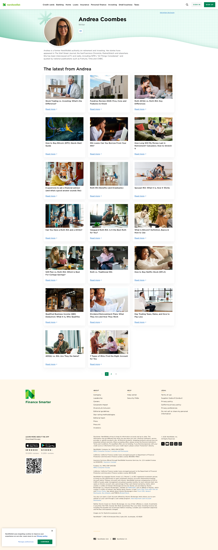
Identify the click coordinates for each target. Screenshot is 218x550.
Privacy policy (167, 401)
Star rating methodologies (104, 415)
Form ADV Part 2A (151, 489)
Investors (97, 428)
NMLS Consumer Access (101, 451)
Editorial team (99, 418)
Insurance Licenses (110, 462)
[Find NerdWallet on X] (163, 444)
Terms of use (166, 395)
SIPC (134, 487)
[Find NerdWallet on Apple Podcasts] (176, 444)
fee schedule (106, 493)
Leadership (98, 398)
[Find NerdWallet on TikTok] (180, 444)
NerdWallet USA (103, 539)
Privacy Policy (101, 491)
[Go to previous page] (102, 374)
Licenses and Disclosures (119, 451)
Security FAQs (133, 398)
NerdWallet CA (122, 539)
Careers (96, 401)
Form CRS (140, 489)
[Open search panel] (187, 4)
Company (97, 395)
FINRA (130, 487)
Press (95, 421)
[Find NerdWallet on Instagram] (171, 444)
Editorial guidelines (101, 411)
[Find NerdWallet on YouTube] (167, 444)
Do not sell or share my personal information (174, 412)
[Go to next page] (116, 374)
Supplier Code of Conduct (171, 398)
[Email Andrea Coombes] (81, 31)
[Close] (52, 530)
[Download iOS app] (32, 445)
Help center (132, 395)
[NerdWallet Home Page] (11, 4)
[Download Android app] (48, 445)
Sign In (196, 4)
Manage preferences (25, 542)
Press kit (96, 424)
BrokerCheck (124, 493)
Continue (45, 542)
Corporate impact (100, 405)
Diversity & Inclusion (101, 408)
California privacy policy (171, 405)
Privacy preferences (169, 408)
